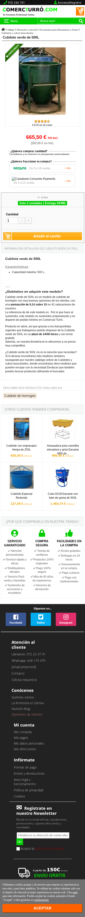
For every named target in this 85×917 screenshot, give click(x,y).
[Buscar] (80, 20)
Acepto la (42, 849)
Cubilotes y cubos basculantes (17, 33)
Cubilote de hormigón (20, 396)
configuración (41, 899)
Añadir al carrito (47, 236)
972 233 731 (16, 2)
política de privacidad (49, 848)
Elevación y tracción (27, 30)
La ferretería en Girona (28, 703)
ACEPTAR (42, 908)
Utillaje (10, 30)
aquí (75, 892)
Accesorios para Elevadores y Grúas (59, 30)
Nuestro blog (21, 708)
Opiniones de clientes (27, 714)
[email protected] (24, 667)
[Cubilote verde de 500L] (42, 117)
